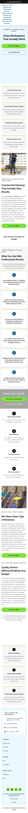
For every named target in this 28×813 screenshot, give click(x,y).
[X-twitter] (20, 789)
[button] (26, 14)
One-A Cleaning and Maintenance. (16, 794)
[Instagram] (16, 789)
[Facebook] (12, 789)
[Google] (8, 789)
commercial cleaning (13, 196)
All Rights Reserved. (14, 795)
